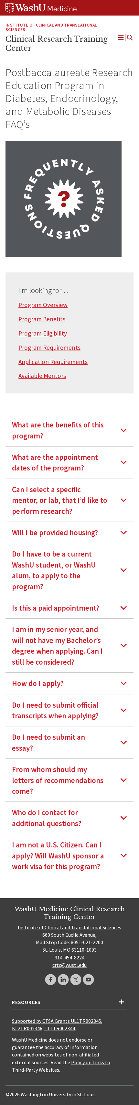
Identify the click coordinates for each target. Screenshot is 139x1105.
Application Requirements (53, 362)
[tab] (69, 430)
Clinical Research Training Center (56, 44)
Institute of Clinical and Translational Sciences (51, 27)
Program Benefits (41, 319)
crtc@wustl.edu (69, 965)
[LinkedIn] (63, 979)
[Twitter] (75, 979)
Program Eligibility (42, 333)
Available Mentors (42, 376)
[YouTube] (88, 979)
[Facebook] (50, 979)
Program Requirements (49, 347)
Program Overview (43, 305)
